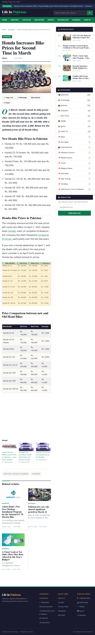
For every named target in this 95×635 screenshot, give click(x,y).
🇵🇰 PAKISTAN (74, 95)
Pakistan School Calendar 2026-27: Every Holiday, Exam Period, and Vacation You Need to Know (48, 6)
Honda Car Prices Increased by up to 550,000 (43, 454)
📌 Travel (74, 163)
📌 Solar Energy (74, 179)
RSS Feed (61, 615)
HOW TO (87, 20)
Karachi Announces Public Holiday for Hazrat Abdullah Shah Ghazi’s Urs (81, 69)
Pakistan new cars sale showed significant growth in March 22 (38, 509)
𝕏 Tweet (7, 103)
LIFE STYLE (26, 20)
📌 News (74, 137)
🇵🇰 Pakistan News (83, 598)
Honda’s (12, 231)
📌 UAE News (74, 173)
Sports (51, 20)
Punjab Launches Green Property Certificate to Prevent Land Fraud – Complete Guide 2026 (76, 47)
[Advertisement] (26, 416)
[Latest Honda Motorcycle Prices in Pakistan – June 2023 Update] (9, 447)
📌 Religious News (74, 168)
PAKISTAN (15, 20)
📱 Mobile (74, 121)
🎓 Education (74, 110)
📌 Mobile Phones (74, 158)
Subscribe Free (74, 213)
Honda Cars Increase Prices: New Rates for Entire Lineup (25, 456)
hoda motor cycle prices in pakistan (16, 474)
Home (4, 30)
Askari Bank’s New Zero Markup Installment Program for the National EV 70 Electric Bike (12, 512)
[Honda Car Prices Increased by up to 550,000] (43, 447)
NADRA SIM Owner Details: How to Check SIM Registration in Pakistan (81, 79)
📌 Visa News (74, 142)
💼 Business (74, 105)
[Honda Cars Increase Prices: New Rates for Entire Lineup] (26, 447)
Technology (63, 20)
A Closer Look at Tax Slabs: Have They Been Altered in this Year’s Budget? (12, 555)
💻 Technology (74, 100)
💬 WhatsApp (22, 98)
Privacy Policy (63, 607)
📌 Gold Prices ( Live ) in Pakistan (74, 189)
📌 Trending (74, 184)
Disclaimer (62, 611)
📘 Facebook (35, 98)
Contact (61, 602)
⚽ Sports (74, 126)
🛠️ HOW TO (74, 131)
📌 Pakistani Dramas (74, 152)
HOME (4, 20)
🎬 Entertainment (74, 147)
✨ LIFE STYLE (74, 116)
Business (76, 20)
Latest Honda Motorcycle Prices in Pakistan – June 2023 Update (9, 456)
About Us (61, 598)
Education (39, 20)
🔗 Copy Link (8, 98)
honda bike (36, 474)
